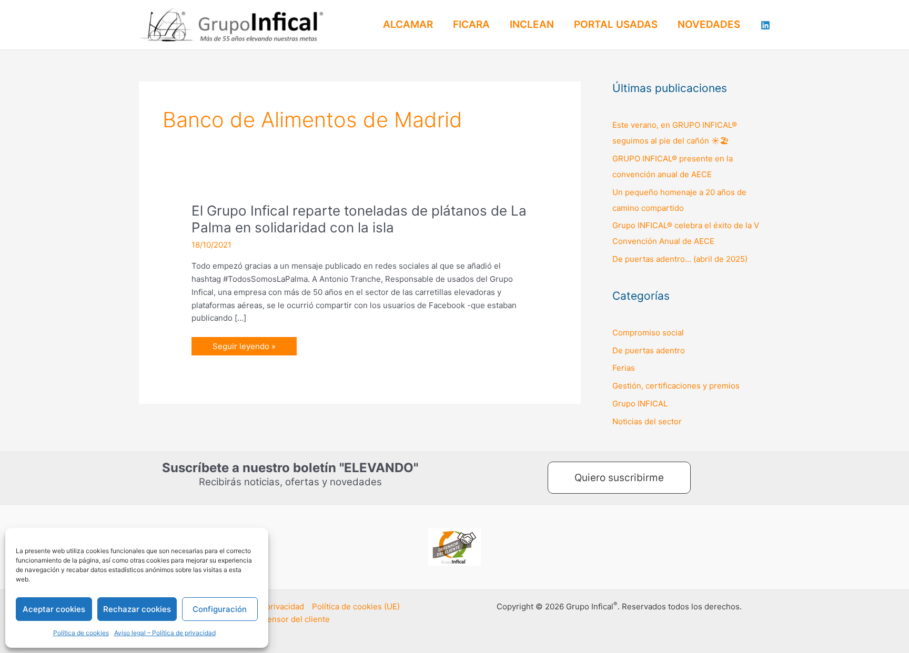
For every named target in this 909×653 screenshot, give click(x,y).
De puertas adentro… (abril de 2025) (680, 259)
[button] (619, 478)
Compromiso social (648, 333)
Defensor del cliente (292, 619)
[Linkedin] (765, 25)
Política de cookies (81, 633)
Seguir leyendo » (244, 344)
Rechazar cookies (137, 609)
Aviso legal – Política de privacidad (165, 633)
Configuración (220, 609)
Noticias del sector (647, 421)
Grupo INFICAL (640, 404)
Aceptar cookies (54, 609)
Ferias (623, 368)
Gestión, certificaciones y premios (676, 386)
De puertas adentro (648, 350)
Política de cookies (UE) (356, 606)
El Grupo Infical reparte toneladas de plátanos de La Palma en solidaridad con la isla (359, 219)
